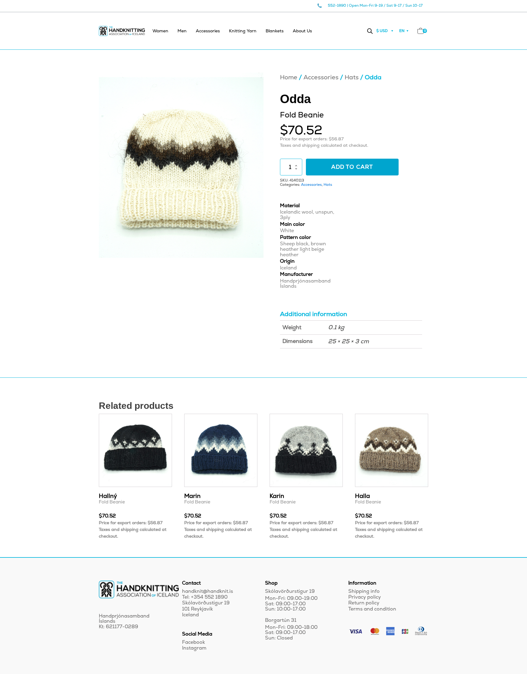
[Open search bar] (370, 31)
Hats (352, 77)
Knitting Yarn (242, 31)
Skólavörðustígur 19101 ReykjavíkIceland (206, 609)
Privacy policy (364, 597)
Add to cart (352, 167)
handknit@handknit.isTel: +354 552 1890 (207, 594)
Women (160, 31)
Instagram (194, 648)
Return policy (363, 603)
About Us (302, 31)
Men (182, 31)
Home (288, 77)
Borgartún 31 (280, 620)
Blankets (275, 31)
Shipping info (364, 591)
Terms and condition (372, 609)
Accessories (208, 31)
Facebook (193, 642)
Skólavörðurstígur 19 (290, 591)
